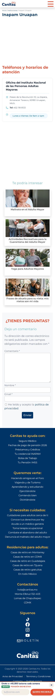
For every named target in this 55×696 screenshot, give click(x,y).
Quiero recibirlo (42, 692)
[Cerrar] (51, 685)
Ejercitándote (27, 491)
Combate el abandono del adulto (27, 532)
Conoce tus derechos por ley (27, 519)
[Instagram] (27, 629)
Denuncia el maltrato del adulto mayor (27, 536)
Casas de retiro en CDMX (27, 556)
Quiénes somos (34, 681)
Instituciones (12, 10)
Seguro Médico (27, 441)
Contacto (18, 681)
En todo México (27, 574)
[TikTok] (27, 618)
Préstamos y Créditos (27, 449)
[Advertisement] (27, 40)
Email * (8, 394)
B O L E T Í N (30, 640)
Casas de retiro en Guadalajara (27, 561)
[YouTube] (27, 635)
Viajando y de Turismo (27, 482)
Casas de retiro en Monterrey (27, 552)
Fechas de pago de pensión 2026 (27, 445)
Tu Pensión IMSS (27, 462)
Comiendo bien (27, 495)
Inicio (4, 10)
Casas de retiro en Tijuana (27, 565)
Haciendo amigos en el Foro (27, 478)
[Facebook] (27, 624)
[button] (51, 4)
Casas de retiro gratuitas (27, 569)
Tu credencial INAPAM (27, 453)
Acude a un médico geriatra (27, 524)
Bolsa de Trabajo (27, 458)
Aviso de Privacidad (12, 676)
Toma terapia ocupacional (28, 528)
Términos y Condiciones (38, 676)
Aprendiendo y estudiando (27, 486)
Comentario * (12, 351)
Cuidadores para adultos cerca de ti (27, 515)
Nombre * (10, 385)
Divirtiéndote (27, 499)
